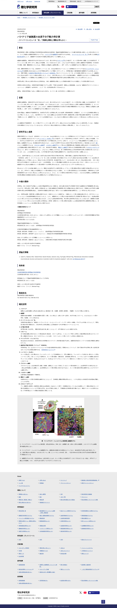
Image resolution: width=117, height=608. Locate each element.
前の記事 (80, 29)
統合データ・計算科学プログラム (68, 510)
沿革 (61, 494)
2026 (20, 539)
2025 (41, 539)
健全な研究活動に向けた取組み (67, 499)
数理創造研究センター (45, 521)
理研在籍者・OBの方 (75, 1)
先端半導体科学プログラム (66, 515)
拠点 (41, 497)
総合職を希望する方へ (65, 580)
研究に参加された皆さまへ (25, 502)
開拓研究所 (42, 518)
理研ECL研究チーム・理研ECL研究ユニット (27, 522)
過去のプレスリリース (86, 539)
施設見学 (42, 553)
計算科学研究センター (65, 521)
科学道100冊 (63, 553)
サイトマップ (63, 480)
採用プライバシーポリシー (87, 483)
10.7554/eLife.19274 (78, 259)
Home (18, 17)
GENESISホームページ (47, 349)
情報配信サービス (44, 550)
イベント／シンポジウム (87, 548)
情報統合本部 (43, 525)
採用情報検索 (22, 580)
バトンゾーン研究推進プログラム (26, 518)
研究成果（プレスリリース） (29, 17)
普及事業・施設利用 (86, 564)
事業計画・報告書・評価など (25, 499)
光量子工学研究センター (24, 531)
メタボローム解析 (51, 145)
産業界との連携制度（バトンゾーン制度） (48, 565)
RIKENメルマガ (72, 6)
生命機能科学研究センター (87, 525)
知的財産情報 (22, 564)
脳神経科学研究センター (24, 528)
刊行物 (20, 550)
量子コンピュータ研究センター (88, 521)
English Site (37, 1)
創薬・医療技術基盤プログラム (47, 515)
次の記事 (97, 29)
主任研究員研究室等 (65, 518)
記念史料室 (21, 556)
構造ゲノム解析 (63, 147)
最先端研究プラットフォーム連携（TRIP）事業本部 (47, 511)
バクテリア (48, 54)
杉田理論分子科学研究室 (34, 272)
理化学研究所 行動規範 (86, 494)
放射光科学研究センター (66, 531)
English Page (94, 39)
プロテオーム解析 (39, 145)
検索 (96, 6)
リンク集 (21, 483)
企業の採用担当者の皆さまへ (25, 572)
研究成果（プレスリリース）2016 (46, 17)
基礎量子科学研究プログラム (25, 515)
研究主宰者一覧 (22, 510)
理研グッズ (21, 553)
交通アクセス (20, 1)
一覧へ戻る (89, 29)
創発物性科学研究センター (87, 528)
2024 (61, 539)
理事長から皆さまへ (23, 494)
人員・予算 (63, 497)
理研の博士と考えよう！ (45, 548)
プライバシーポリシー (65, 483)
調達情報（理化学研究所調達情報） (89, 480)
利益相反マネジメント (45, 502)
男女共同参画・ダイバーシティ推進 (89, 499)
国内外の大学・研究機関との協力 (47, 572)
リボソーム (60, 60)
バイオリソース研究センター (46, 528)
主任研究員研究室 (22, 272)
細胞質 (55, 54)
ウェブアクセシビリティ (24, 485)
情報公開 (42, 499)
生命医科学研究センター (66, 525)
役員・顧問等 (43, 494)
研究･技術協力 (63, 564)
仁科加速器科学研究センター (46, 531)
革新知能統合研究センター (25, 525)
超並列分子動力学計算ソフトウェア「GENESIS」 (43, 73)
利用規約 (42, 483)
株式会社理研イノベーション (25, 569)
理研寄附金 (51, 1)
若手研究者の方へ (44, 580)
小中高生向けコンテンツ (91, 1)
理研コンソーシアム (65, 569)
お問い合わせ (29, 1)
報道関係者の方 (62, 1)
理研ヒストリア (85, 553)
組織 (20, 497)
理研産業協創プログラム (87, 515)
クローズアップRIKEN (24, 548)
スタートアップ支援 (44, 569)
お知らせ (62, 548)
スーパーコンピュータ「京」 (80, 54)
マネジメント (84, 497)
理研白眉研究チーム (86, 518)
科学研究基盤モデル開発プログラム (89, 510)
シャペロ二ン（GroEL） (46, 138)
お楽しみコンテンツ (65, 550)
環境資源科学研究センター (66, 528)
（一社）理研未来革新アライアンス (89, 569)
